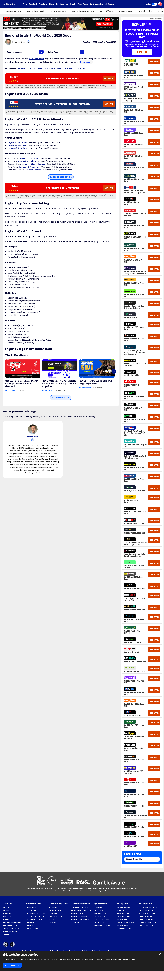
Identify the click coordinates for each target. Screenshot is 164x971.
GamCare (106, 889)
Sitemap (6, 934)
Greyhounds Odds (55, 910)
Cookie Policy (7, 919)
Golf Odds (52, 919)
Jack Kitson (20, 42)
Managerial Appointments (80, 919)
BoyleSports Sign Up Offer (147, 922)
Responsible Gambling (11, 925)
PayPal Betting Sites (123, 916)
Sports (73, 4)
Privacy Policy (7, 916)
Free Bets (43, 4)
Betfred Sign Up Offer (146, 919)
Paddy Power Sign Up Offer (148, 907)
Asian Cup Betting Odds (34, 919)
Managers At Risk (77, 913)
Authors (6, 910)
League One (30, 922)
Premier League (31, 907)
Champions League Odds (84, 11)
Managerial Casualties (79, 916)
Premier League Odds (12, 11)
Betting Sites (62, 4)
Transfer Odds (145, 11)
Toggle (154, 4)
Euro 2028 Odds (107, 11)
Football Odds (53, 907)
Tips (25, 4)
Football (33, 4)
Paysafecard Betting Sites (125, 922)
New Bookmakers (122, 919)
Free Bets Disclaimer (10, 931)
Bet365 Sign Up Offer (146, 910)
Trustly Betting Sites (123, 913)
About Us (6, 907)
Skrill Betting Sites (122, 925)
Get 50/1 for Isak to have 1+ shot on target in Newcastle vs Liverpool (21, 384)
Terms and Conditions (11, 928)
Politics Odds (98, 910)
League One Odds (59, 11)
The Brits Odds (99, 922)
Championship (31, 910)
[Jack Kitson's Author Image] (33, 429)
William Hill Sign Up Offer (147, 913)
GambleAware (116, 889)
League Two (30, 925)
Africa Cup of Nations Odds (35, 913)
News (51, 4)
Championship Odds (36, 11)
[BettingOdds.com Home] (11, 4)
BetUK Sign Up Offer (145, 916)
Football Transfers (32, 928)
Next (113, 371)
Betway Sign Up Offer (146, 925)
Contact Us (7, 913)
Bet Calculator (96, 4)
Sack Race (83, 4)
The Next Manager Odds (79, 907)
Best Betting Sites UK (123, 907)
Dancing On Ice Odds (101, 919)
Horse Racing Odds (55, 916)
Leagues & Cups (126, 11)
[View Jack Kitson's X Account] (28, 41)
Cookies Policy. (129, 959)
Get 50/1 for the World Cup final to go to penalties (95, 382)
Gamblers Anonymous (129, 889)
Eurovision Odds (99, 916)
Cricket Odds (53, 913)
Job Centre (75, 922)
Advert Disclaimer (155, 18)
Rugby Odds (53, 922)
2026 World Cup (36, 58)
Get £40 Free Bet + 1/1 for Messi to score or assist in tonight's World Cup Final (59, 384)
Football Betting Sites (124, 928)
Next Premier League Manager (81, 910)
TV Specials (98, 907)
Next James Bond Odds (102, 925)
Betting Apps (121, 910)
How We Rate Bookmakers (12, 922)
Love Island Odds (100, 913)
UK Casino (110, 4)
